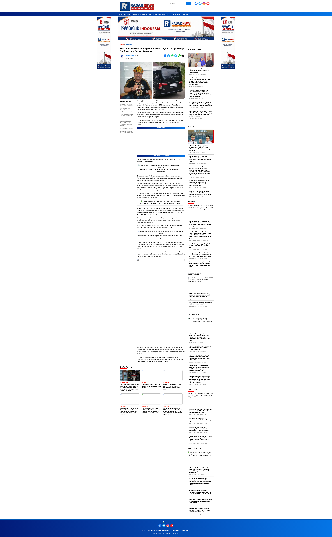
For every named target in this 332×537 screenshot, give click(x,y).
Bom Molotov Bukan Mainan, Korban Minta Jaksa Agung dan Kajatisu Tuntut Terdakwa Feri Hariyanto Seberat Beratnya (200, 439)
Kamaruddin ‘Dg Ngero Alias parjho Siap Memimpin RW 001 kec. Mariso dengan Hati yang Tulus (200, 411)
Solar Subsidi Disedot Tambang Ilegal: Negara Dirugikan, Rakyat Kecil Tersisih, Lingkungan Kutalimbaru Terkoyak (199, 368)
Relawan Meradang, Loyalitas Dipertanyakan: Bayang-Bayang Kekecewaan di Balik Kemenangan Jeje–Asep (200, 148)
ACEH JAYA (128, 44)
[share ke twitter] (169, 56)
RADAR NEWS (130, 55)
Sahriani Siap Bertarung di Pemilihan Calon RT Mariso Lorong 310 (200, 419)
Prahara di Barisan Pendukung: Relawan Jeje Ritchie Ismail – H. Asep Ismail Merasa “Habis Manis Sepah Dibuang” (201, 159)
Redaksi (185, 14)
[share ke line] (179, 56)
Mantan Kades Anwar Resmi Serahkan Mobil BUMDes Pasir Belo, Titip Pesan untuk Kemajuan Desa (200, 492)
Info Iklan (185, 530)
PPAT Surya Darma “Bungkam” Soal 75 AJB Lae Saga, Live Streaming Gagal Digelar (200, 501)
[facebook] (196, 4)
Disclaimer (175, 530)
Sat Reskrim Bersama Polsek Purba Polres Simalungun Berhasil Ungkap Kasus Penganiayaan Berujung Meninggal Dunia (200, 114)
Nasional (127, 14)
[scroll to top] (320, 534)
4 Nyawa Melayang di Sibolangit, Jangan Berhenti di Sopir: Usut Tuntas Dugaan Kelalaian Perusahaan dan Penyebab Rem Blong (199, 337)
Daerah (144, 14)
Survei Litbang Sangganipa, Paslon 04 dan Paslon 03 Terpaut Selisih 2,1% (200, 245)
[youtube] (208, 4)
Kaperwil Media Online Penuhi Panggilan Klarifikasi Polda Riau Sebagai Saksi (199, 70)
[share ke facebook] (165, 56)
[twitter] (200, 4)
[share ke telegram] (176, 56)
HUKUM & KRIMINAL (164, 14)
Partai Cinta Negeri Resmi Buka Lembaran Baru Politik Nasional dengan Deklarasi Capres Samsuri (200, 193)
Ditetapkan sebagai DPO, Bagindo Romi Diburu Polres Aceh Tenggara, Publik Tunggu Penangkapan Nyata (200, 104)
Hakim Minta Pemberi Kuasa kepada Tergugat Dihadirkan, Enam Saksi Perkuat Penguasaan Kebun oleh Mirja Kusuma (200, 470)
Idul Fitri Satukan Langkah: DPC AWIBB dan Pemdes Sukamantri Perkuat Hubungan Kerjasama (199, 295)
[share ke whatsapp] (172, 56)
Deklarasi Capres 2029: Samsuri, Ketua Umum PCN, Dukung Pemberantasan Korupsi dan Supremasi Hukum (199, 183)
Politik (173, 14)
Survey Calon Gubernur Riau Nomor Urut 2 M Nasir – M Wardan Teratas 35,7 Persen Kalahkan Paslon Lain (200, 254)
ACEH (149, 14)
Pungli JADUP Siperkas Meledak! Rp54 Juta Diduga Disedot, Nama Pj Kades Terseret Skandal (200, 510)
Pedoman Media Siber (163, 530)
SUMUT (155, 14)
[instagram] (204, 4)
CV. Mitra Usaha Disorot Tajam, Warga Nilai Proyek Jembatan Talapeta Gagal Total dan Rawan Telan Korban (199, 357)
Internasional (136, 14)
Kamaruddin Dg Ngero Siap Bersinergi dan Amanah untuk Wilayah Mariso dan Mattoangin (199, 428)
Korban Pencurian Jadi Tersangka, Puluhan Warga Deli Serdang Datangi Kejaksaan (200, 347)
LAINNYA (179, 14)
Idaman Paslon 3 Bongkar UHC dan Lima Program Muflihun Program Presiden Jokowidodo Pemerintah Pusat (200, 264)
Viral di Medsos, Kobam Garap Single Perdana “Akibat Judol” (200, 303)
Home (120, 14)
